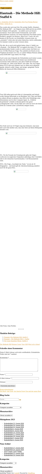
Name (2, 374)
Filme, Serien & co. (6, 24)
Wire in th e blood (34, 344)
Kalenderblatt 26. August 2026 (14, 450)
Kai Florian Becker (31, 22)
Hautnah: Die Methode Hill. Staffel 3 (16, 337)
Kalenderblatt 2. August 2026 (13, 429)
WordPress (31, 473)
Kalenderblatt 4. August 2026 (13, 440)
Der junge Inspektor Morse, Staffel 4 (16, 341)
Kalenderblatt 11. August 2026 (14, 434)
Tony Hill (25, 344)
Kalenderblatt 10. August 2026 (14, 432)
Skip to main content (6, 1)
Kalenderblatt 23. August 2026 (14, 423)
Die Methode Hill (5, 344)
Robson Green (16, 344)
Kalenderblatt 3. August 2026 (13, 438)
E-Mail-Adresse (5, 378)
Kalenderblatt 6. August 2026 (13, 431)
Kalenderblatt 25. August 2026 (14, 453)
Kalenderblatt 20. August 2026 (14, 436)
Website (2, 382)
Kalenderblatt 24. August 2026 (14, 425)
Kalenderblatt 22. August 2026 (14, 427)
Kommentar (4, 357)
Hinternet (3, 4)
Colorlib (16, 473)
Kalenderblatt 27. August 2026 (14, 448)
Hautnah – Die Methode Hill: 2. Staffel (16, 339)
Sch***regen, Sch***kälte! (13, 451)
